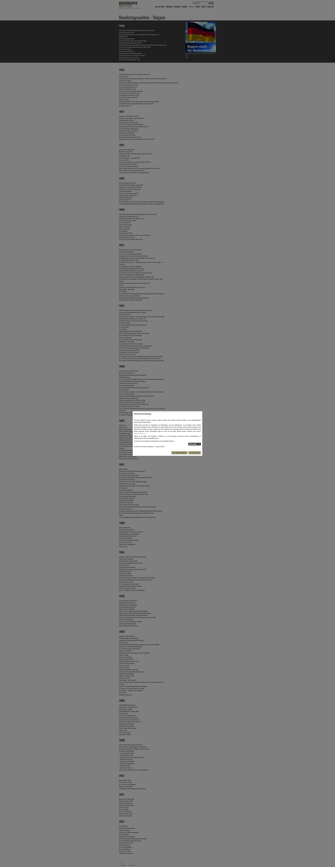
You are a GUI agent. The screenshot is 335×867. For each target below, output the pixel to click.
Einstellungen (193, 444)
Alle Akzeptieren (194, 453)
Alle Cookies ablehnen (179, 453)
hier (155, 446)
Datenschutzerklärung (139, 433)
